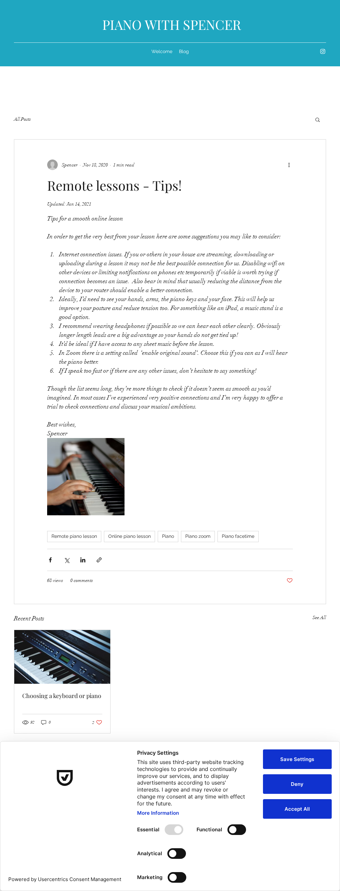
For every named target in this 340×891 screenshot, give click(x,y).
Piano (168, 536)
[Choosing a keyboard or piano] (62, 657)
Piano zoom (198, 536)
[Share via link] (99, 560)
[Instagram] (322, 51)
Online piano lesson (129, 536)
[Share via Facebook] (50, 560)
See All (319, 617)
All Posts (22, 119)
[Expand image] (86, 476)
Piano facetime (238, 536)
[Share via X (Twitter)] (66, 560)
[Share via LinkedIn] (83, 560)
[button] (317, 119)
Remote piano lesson (74, 536)
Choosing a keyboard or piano (61, 696)
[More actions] (289, 165)
